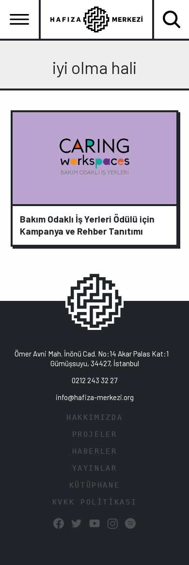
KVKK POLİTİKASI (94, 502)
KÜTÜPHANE (94, 485)
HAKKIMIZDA (94, 417)
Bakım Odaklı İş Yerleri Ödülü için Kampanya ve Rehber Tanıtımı (87, 225)
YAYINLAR (94, 468)
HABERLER (94, 451)
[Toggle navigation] (19, 19)
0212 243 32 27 (94, 380)
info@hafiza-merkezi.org (95, 397)
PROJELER (94, 434)
